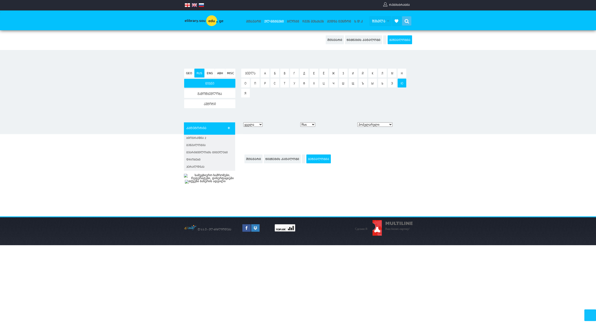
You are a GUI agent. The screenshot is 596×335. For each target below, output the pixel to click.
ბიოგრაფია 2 (196, 138)
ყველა (250, 73)
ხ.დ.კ (358, 21)
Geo (189, 73)
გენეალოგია (399, 40)
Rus (199, 73)
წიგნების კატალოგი (363, 40)
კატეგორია (196, 128)
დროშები (193, 160)
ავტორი (210, 104)
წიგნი (209, 84)
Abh (220, 73)
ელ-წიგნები (274, 21)
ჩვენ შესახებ (313, 21)
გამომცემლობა (209, 94)
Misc (230, 73)
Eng (210, 73)
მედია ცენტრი (339, 21)
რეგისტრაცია (399, 5)
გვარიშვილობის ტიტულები (207, 153)
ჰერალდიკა (195, 167)
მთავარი (253, 21)
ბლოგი (293, 21)
